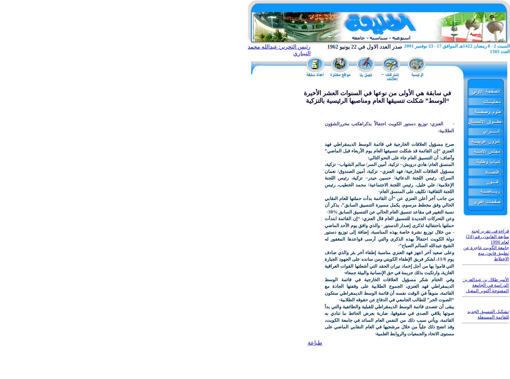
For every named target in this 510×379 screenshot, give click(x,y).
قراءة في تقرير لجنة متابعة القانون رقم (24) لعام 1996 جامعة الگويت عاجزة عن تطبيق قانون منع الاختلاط (486, 244)
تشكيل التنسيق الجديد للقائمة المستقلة (488, 314)
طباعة (315, 343)
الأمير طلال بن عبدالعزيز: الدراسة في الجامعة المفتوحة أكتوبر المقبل (485, 285)
